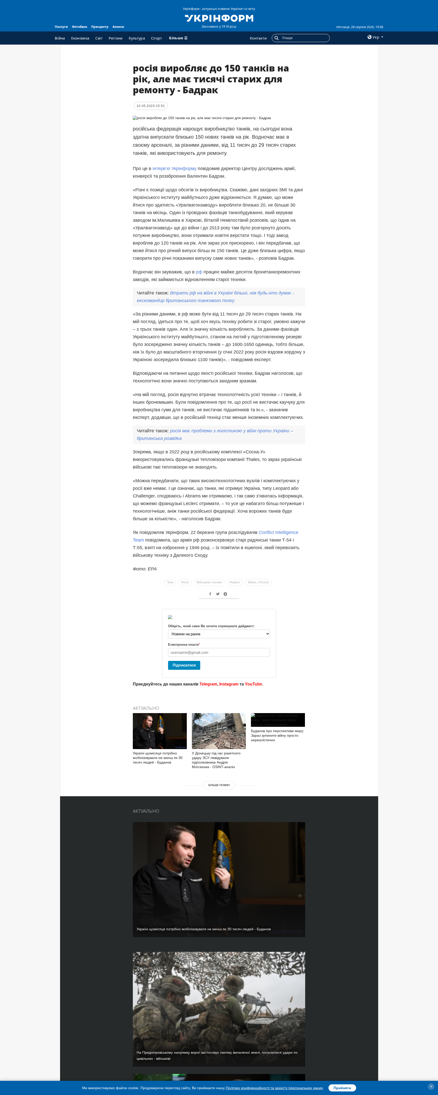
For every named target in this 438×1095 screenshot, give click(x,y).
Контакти (258, 38)
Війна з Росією (258, 582)
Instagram (229, 684)
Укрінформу (184, 168)
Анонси (118, 27)
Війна (60, 38)
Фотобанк (79, 27)
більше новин (219, 785)
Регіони (115, 38)
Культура (137, 38)
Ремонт (235, 582)
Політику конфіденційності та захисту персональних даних (274, 1088)
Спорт (156, 38)
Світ (99, 38)
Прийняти (342, 1088)
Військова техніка (209, 582)
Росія (185, 582)
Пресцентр (99, 27)
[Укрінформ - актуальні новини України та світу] (219, 18)
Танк (170, 582)
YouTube (253, 684)
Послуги (61, 27)
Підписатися (184, 665)
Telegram (208, 684)
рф (199, 271)
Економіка (80, 38)
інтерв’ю (161, 168)
